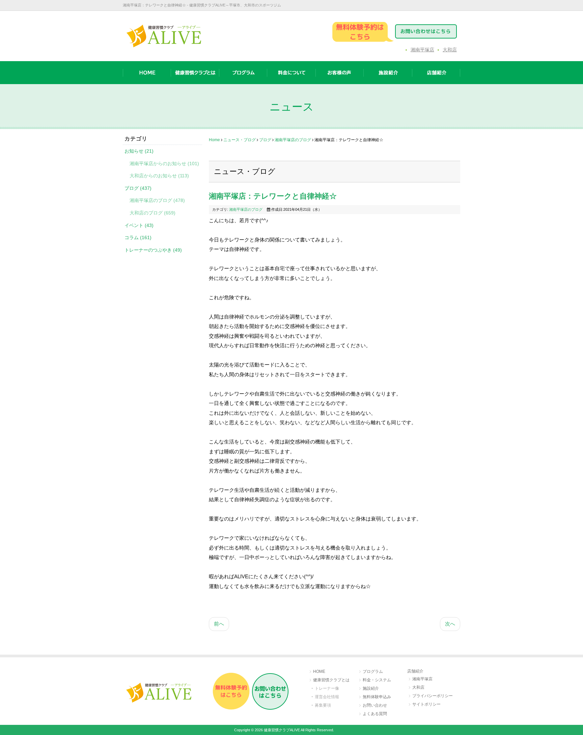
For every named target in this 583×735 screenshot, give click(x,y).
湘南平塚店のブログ (293, 139)
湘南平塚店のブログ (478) (157, 200)
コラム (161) (137, 237)
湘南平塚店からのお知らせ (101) (164, 163)
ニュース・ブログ (239, 139)
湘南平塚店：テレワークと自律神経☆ (273, 196)
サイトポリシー (426, 704)
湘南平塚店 (422, 49)
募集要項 (323, 705)
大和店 (450, 49)
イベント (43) (139, 225)
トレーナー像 (327, 688)
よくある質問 (375, 713)
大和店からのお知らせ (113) (159, 175)
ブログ (265, 139)
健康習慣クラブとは (331, 680)
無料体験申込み (377, 696)
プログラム (373, 671)
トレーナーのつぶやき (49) (153, 250)
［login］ (341, 730)
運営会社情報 (327, 696)
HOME (319, 671)
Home (214, 139)
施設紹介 (371, 688)
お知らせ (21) (139, 151)
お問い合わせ (375, 705)
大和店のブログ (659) (152, 213)
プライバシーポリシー (432, 695)
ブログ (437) (137, 188)
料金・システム (377, 680)
